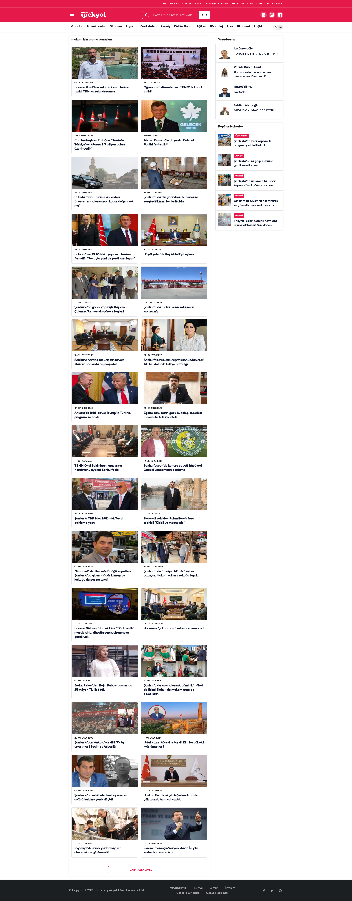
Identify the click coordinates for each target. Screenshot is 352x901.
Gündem (116, 26)
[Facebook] (264, 890)
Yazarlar (77, 26)
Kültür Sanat (183, 26)
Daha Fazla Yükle (141, 869)
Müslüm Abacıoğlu (246, 105)
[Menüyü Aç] (72, 15)
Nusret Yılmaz (243, 86)
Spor (229, 26)
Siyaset (131, 26)
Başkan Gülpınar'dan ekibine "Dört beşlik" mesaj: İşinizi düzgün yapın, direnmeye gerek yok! (104, 632)
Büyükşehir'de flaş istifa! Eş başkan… (170, 254)
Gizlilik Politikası (187, 893)
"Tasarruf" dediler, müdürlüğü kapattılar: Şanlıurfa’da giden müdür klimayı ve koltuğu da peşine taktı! (103, 576)
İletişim (230, 888)
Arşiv (214, 888)
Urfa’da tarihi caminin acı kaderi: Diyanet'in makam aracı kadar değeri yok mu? (103, 201)
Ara (204, 14)
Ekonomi (243, 26)
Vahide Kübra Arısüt (247, 67)
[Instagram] (280, 890)
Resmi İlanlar (96, 26)
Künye (198, 888)
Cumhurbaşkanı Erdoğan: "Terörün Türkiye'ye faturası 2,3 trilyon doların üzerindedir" (100, 144)
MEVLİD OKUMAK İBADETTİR (254, 110)
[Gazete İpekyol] (93, 14)
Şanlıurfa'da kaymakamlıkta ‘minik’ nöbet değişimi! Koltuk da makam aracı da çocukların (173, 690)
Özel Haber (148, 26)
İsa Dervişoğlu (243, 48)
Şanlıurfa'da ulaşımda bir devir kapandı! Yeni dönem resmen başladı (254, 185)
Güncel (239, 175)
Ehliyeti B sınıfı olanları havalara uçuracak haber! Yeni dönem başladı (255, 225)
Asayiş (165, 26)
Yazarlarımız (177, 888)
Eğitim (201, 26)
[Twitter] (272, 890)
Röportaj (216, 26)
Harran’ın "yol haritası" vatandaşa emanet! (174, 628)
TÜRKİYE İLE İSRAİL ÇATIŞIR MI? (256, 53)
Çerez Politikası (217, 893)
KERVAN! (240, 91)
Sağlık (258, 26)
